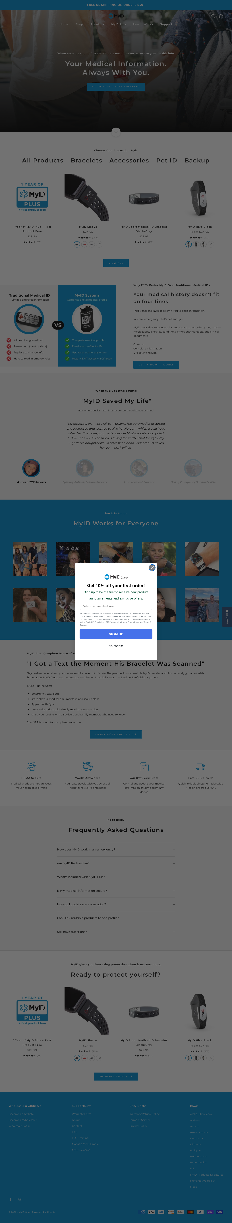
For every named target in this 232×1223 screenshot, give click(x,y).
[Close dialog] (152, 567)
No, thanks (116, 646)
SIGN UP (116, 634)
